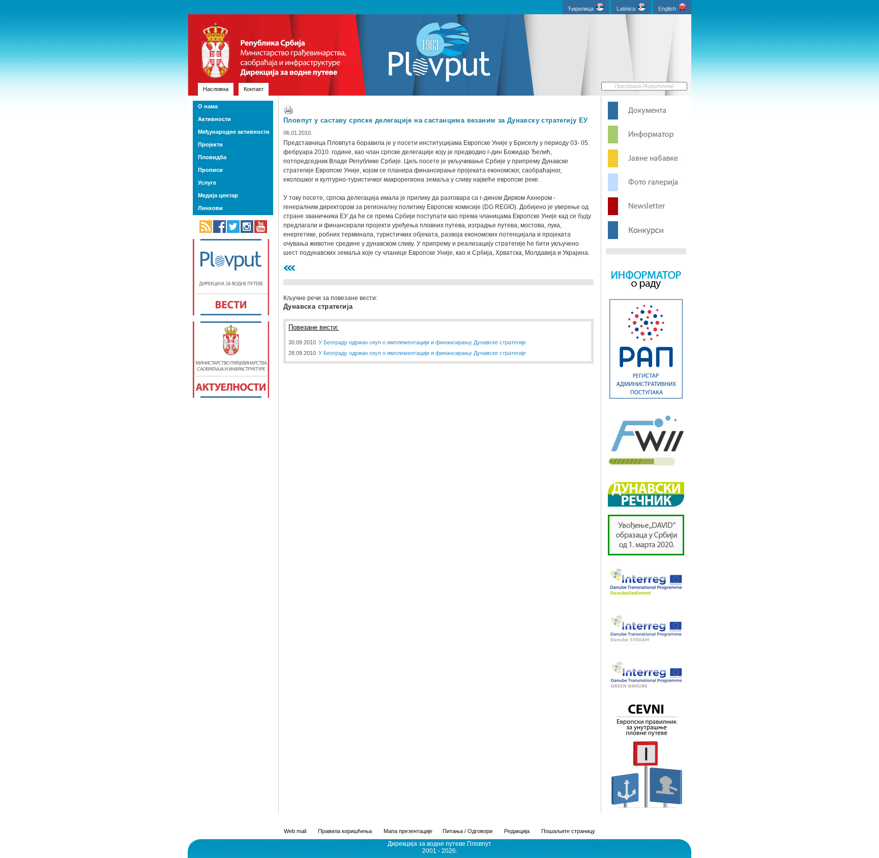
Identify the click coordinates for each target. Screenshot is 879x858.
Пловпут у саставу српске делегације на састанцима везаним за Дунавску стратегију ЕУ (435, 120)
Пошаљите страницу (568, 831)
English (667, 9)
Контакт (253, 89)
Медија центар (218, 195)
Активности (214, 119)
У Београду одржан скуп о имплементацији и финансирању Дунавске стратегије (422, 342)
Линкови (210, 208)
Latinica (626, 9)
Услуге (207, 183)
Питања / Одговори (467, 831)
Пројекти (210, 144)
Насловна (215, 89)
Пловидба (212, 157)
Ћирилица (581, 9)
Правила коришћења (345, 831)
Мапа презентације (408, 831)
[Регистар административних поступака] (646, 397)
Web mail (295, 831)
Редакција (517, 831)
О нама (208, 106)
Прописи (210, 170)
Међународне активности (234, 132)
